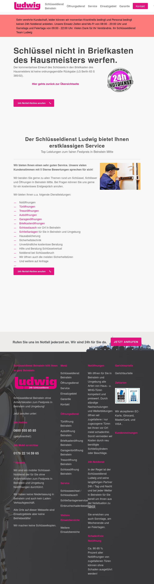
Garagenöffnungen (30, 219)
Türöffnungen (27, 206)
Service (65, 388)
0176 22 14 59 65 (26, 453)
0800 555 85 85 (25, 430)
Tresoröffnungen (29, 211)
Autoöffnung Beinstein (67, 433)
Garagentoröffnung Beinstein (71, 452)
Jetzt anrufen (126, 342)
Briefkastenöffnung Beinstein (71, 443)
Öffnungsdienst (69, 383)
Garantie (65, 399)
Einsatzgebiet (68, 393)
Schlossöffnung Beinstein (69, 471)
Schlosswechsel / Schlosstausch (70, 493)
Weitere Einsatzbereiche (70, 530)
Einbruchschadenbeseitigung (72, 506)
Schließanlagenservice (72, 500)
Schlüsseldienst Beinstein (69, 375)
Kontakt (64, 404)
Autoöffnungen (28, 215)
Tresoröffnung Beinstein (68, 462)
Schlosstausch (28, 227)
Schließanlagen (28, 232)
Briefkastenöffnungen (32, 223)
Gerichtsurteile (124, 373)
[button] (34, 103)
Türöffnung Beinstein (66, 423)
